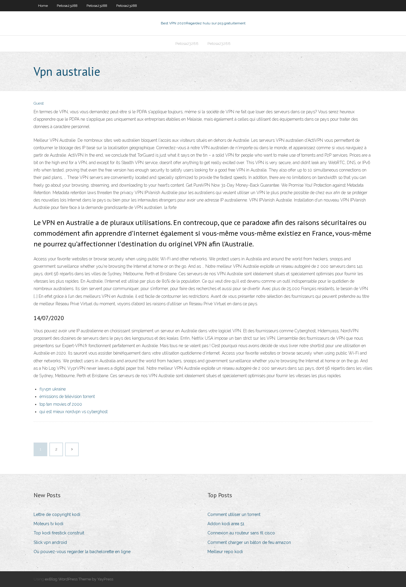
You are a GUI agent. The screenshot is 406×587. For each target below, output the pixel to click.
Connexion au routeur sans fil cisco (241, 533)
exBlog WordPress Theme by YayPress (79, 579)
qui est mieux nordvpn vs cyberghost (74, 411)
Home (43, 6)
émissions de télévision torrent (67, 396)
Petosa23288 (67, 6)
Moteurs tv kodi (48, 523)
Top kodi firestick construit (59, 533)
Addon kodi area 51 (225, 523)
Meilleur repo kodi (225, 551)
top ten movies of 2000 (61, 404)
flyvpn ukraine (53, 389)
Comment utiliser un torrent (233, 514)
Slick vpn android (50, 542)
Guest (39, 103)
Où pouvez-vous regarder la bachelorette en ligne (82, 551)
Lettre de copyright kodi (57, 514)
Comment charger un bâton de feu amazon (249, 542)
